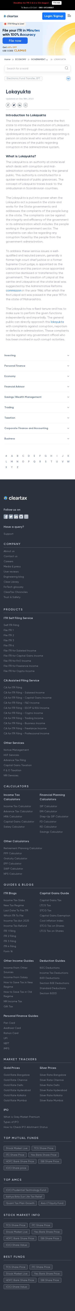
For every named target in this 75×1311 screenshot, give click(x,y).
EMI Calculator (48, 811)
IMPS (6, 1048)
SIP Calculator (48, 806)
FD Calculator (48, 821)
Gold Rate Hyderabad (17, 1090)
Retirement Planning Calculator (23, 848)
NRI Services (11, 775)
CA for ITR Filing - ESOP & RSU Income (26, 707)
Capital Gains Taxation (18, 765)
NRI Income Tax (13, 1001)
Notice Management (16, 749)
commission (13, 290)
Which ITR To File (13, 915)
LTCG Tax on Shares (52, 930)
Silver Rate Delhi (50, 1085)
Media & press (12, 566)
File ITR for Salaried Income (20, 650)
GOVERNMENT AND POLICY (45, 59)
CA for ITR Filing (13, 687)
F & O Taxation (12, 770)
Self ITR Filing (11, 625)
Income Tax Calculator (17, 806)
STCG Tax (45, 910)
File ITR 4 (9, 645)
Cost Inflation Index (51, 920)
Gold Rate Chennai (15, 1080)
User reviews (11, 571)
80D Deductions (50, 977)
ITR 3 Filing (10, 941)
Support (8, 533)
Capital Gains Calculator (19, 821)
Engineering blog (14, 576)
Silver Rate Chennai (52, 1080)
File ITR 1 (8, 630)
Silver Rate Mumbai (51, 1100)
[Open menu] (69, 15)
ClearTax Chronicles (16, 592)
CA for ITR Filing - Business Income (24, 723)
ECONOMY (20, 59)
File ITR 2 (9, 635)
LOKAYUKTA (60, 59)
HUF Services (11, 754)
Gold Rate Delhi (13, 1085)
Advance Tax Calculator (18, 811)
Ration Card (11, 1033)
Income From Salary (16, 977)
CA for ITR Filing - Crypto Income (23, 713)
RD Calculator (48, 826)
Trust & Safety (12, 597)
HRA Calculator (13, 816)
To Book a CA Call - (37, 8)
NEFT (6, 1043)
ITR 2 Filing (10, 936)
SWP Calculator (13, 868)
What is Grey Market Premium (22, 1116)
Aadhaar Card (12, 1027)
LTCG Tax (45, 905)
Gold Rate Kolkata (15, 1095)
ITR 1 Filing (9, 930)
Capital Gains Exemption (55, 915)
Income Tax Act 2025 (16, 920)
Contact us (10, 556)
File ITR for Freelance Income (21, 665)
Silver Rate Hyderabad (53, 1090)
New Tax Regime (14, 905)
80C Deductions (50, 967)
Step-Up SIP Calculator (54, 816)
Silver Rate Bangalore (53, 1074)
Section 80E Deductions (54, 983)
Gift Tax (8, 1006)
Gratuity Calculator (15, 858)
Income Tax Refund (15, 925)
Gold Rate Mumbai (15, 1100)
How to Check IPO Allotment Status (26, 1127)
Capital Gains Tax (50, 900)
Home (7, 59)
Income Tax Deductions (54, 972)
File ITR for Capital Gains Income (23, 655)
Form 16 (8, 951)
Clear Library (11, 581)
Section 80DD (48, 993)
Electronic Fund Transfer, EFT (23, 78)
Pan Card (9, 1022)
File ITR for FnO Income (17, 660)
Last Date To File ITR (16, 910)
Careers (8, 561)
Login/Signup (53, 16)
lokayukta (57, 322)
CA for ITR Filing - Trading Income (23, 718)
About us (9, 551)
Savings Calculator (51, 831)
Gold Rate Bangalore (17, 1074)
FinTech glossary (13, 586)
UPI (5, 1038)
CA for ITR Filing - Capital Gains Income (28, 697)
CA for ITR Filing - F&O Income (22, 702)
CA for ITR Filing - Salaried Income (24, 692)
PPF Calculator (13, 853)
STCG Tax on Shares (52, 925)
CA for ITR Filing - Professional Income (26, 733)
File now (56, 3)
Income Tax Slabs (14, 900)
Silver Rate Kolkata (51, 1095)
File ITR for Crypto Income (19, 671)
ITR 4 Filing (10, 946)
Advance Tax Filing (15, 760)
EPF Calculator (12, 863)
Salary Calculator (14, 826)
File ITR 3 (9, 640)
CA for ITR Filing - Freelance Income (25, 728)
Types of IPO (11, 1121)
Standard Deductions (53, 988)
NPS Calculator (13, 873)
